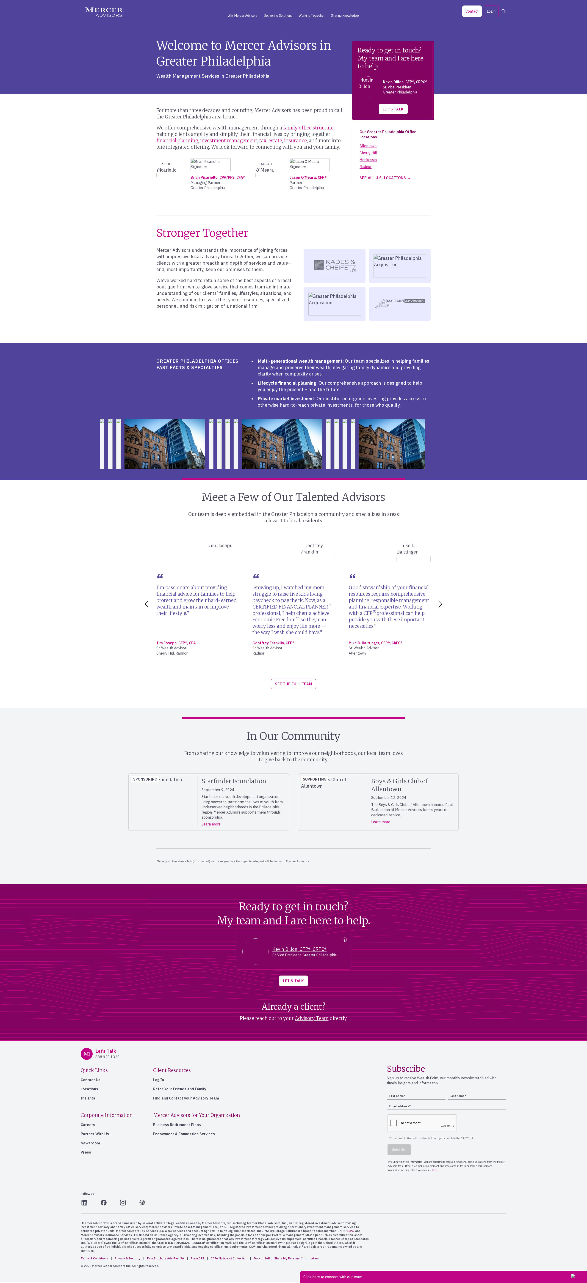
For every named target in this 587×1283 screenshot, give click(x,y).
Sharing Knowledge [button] (345, 16)
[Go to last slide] (145, 604)
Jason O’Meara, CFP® (308, 177)
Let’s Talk (393, 109)
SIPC (350, 1231)
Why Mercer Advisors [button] (243, 16)
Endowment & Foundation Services (184, 1134)
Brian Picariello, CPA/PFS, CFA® (218, 177)
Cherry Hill (368, 153)
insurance (295, 140)
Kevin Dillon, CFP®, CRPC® (405, 82)
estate (275, 140)
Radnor (365, 166)
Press (86, 1152)
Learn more (211, 824)
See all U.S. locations (383, 177)
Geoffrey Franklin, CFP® (273, 643)
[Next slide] (441, 604)
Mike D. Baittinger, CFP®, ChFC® (375, 643)
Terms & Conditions (94, 1258)
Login (491, 11)
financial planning (177, 140)
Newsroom (90, 1143)
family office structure (308, 128)
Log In (158, 1079)
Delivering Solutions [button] (278, 16)
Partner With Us (95, 1134)
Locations (89, 1089)
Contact (472, 11)
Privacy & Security (127, 1258)
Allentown (368, 145)
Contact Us (90, 1079)
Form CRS (197, 1258)
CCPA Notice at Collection (229, 1258)
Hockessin (368, 159)
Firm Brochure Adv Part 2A (165, 1258)
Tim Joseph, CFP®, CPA (176, 643)
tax (262, 140)
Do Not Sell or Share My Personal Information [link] (286, 1258)
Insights (88, 1098)
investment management (228, 140)
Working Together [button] (312, 16)
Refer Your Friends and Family (179, 1089)
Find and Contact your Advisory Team (186, 1098)
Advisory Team (312, 1018)
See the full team (293, 684)
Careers (88, 1124)
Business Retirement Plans (177, 1124)
